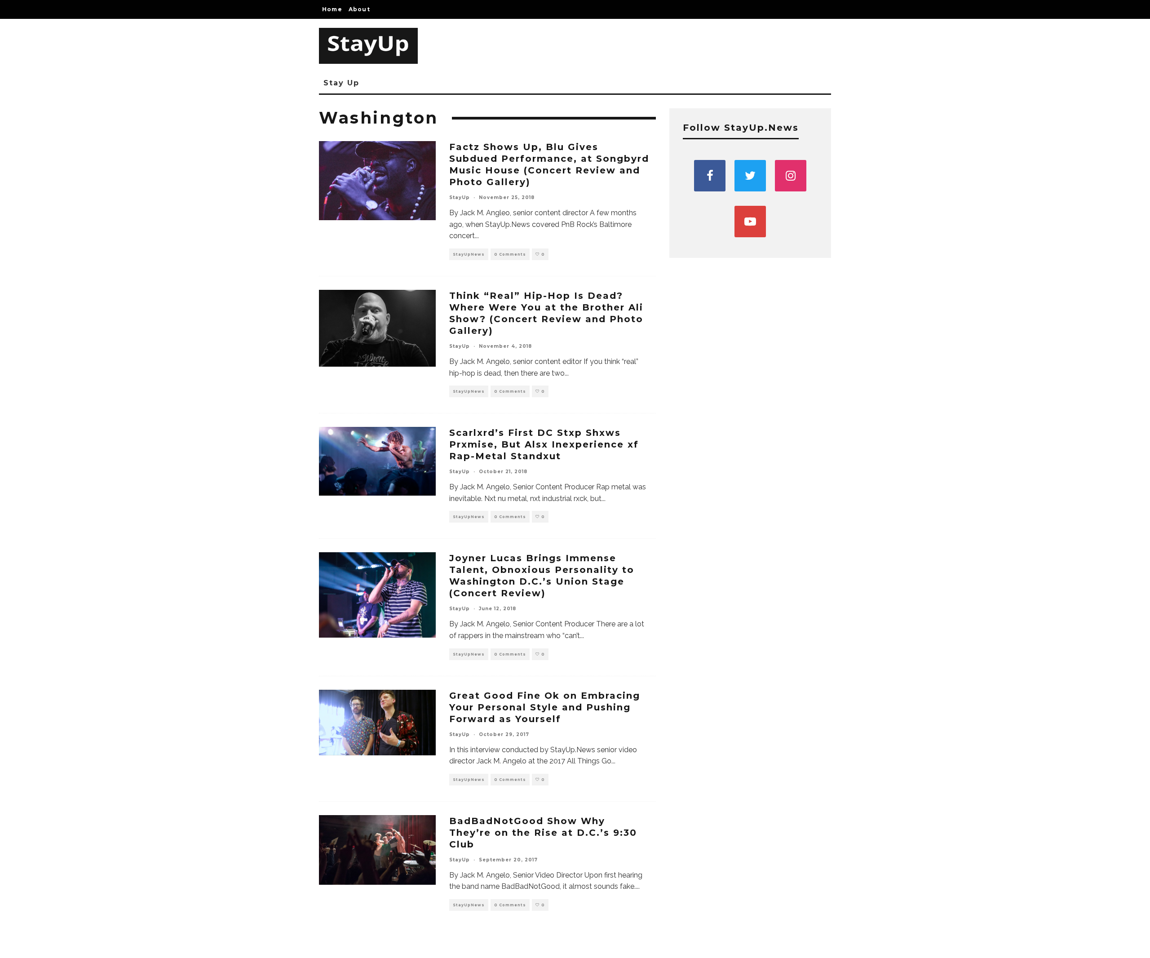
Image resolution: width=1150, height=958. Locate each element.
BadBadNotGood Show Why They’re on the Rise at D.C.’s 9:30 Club (543, 833)
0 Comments (510, 254)
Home (332, 9)
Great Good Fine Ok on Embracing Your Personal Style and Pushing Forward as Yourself (544, 707)
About (359, 9)
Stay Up (341, 83)
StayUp (459, 197)
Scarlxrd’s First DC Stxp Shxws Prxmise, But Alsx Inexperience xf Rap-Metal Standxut (544, 444)
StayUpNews (469, 254)
